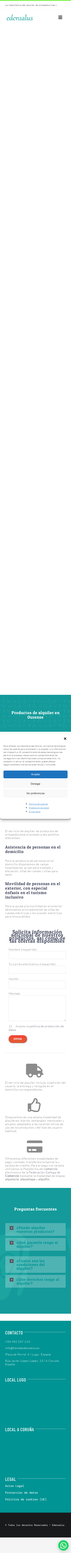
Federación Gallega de (32, 1174)
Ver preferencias (35, 793)
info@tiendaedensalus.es (22, 1348)
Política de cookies (38, 804)
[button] (65, 739)
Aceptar (35, 774)
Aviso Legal (35, 811)
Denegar (35, 783)
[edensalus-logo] (19, 14)
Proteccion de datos (39, 807)
